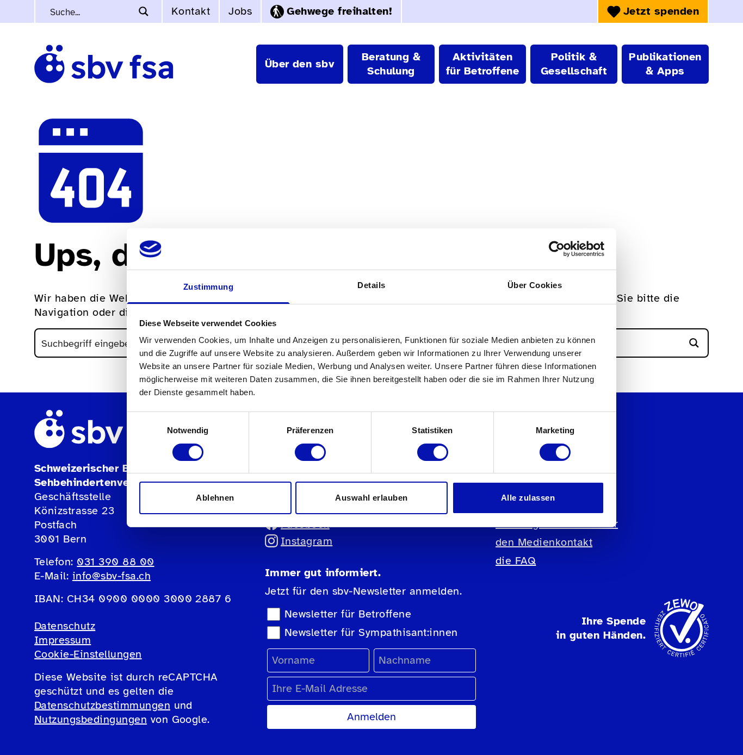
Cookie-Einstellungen (88, 654)
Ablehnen (215, 497)
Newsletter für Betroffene (347, 614)
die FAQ (516, 560)
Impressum (62, 640)
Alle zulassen (528, 497)
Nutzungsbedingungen (90, 719)
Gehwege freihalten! (339, 11)
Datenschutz (64, 626)
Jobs (240, 11)
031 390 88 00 (115, 562)
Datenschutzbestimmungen (102, 705)
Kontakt (190, 11)
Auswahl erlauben (371, 497)
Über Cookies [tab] (534, 285)
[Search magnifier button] (143, 11)
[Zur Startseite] (104, 64)
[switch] (310, 452)
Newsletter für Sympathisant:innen (371, 632)
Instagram (306, 541)
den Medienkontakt (544, 542)
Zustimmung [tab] (208, 286)
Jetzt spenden (661, 11)
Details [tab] (371, 285)
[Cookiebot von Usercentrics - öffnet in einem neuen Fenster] (556, 249)
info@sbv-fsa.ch (111, 576)
